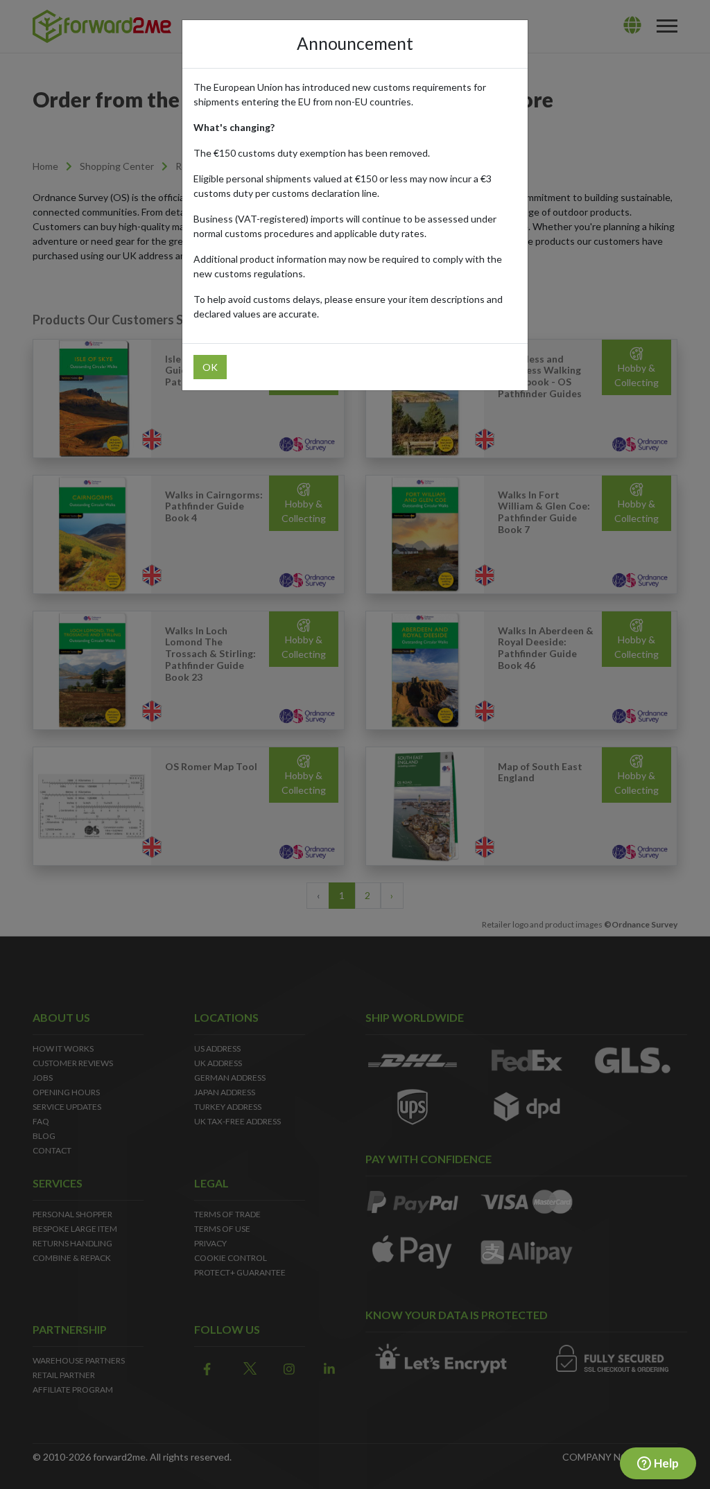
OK (210, 367)
